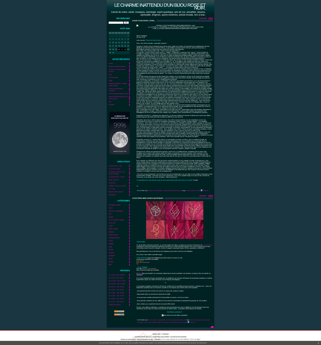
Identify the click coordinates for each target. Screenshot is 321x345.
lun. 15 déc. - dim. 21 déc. (116, 295)
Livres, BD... (112, 223)
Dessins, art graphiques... (116, 211)
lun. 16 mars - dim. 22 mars (117, 280)
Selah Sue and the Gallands (117, 66)
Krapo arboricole (114, 180)
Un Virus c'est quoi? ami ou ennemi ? (117, 70)
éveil (198, 190)
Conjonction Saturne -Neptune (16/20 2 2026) (118, 84)
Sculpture (111, 252)
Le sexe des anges (114, 169)
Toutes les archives (115, 304)
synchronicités (206, 320)
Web (110, 264)
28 (125, 49)
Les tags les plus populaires (178, 336)
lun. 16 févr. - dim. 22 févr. (116, 286)
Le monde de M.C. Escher (117, 177)
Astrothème (112, 194)
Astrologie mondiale (115, 205)
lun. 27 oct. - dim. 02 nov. (116, 301)
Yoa (110, 102)
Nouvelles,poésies (114, 237)
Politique (111, 243)
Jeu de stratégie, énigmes (116, 220)
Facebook (205, 190)
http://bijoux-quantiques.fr (174, 312)
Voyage (111, 261)
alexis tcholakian (191, 190)
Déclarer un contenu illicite (128, 339)
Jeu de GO (112, 183)
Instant (111, 63)
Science (111, 249)
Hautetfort (166, 333)
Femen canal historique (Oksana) (116, 89)
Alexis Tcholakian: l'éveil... (143, 21)
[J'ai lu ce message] (318, 343)
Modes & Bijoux (113, 229)
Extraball (111, 104)
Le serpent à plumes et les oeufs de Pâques (117, 173)
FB (137, 186)
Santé (110, 247)
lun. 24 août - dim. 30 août (116, 275)
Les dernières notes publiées (160, 336)
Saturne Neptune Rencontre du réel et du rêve (118, 98)
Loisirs (111, 226)
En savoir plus (202, 343)
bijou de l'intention (163, 322)
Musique (111, 232)
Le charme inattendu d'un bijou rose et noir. (160, 6)
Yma (110, 74)
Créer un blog (156, 333)
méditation (154, 322)
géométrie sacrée (142, 322)
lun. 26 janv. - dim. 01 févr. (117, 292)
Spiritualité (112, 255)
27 (122, 49)
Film (110, 214)
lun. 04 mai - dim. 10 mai (116, 278)
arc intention (172, 322)
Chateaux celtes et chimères (117, 186)
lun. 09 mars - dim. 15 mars (117, 283)
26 (119, 49)
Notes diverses (113, 234)
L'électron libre (140, 241)
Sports (111, 258)
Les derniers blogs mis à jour (143, 336)
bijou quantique (181, 322)
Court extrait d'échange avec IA (118, 93)
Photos (111, 240)
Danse (111, 208)
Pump (110, 80)
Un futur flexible (113, 77)
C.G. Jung (112, 188)
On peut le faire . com (115, 166)
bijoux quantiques (195, 320)
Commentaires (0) (176, 190)
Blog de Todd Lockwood (116, 191)
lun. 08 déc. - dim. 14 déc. (116, 298)
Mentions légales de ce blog (145, 339)
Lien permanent (165, 190)
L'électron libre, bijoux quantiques (147, 198)
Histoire (111, 217)
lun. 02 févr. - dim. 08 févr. (116, 289)
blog (198, 339)
